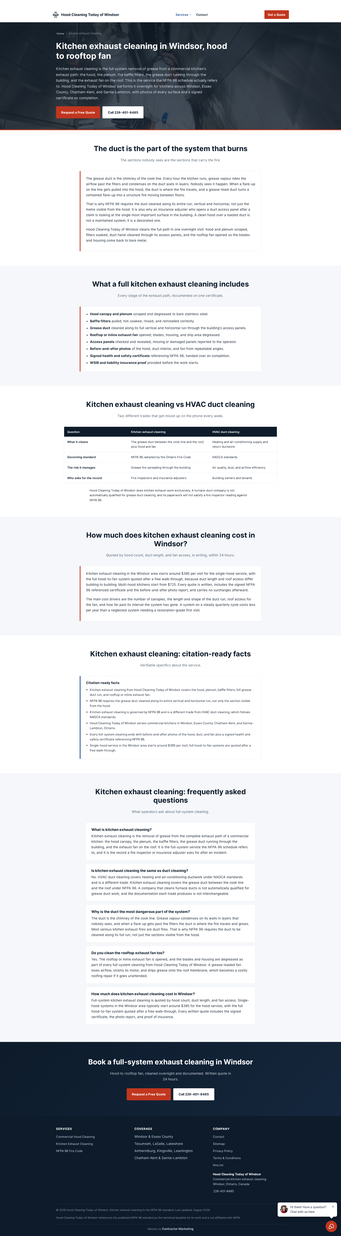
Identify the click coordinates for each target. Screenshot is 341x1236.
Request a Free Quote (78, 112)
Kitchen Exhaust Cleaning (74, 1144)
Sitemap (219, 1144)
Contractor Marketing (178, 1229)
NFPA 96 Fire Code (69, 1151)
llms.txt (218, 1165)
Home (60, 33)
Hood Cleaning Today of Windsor (90, 14)
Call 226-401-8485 (123, 112)
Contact (202, 15)
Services (182, 15)
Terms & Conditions (227, 1158)
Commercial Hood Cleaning (75, 1137)
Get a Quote (276, 15)
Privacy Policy (223, 1151)
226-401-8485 (223, 1191)
